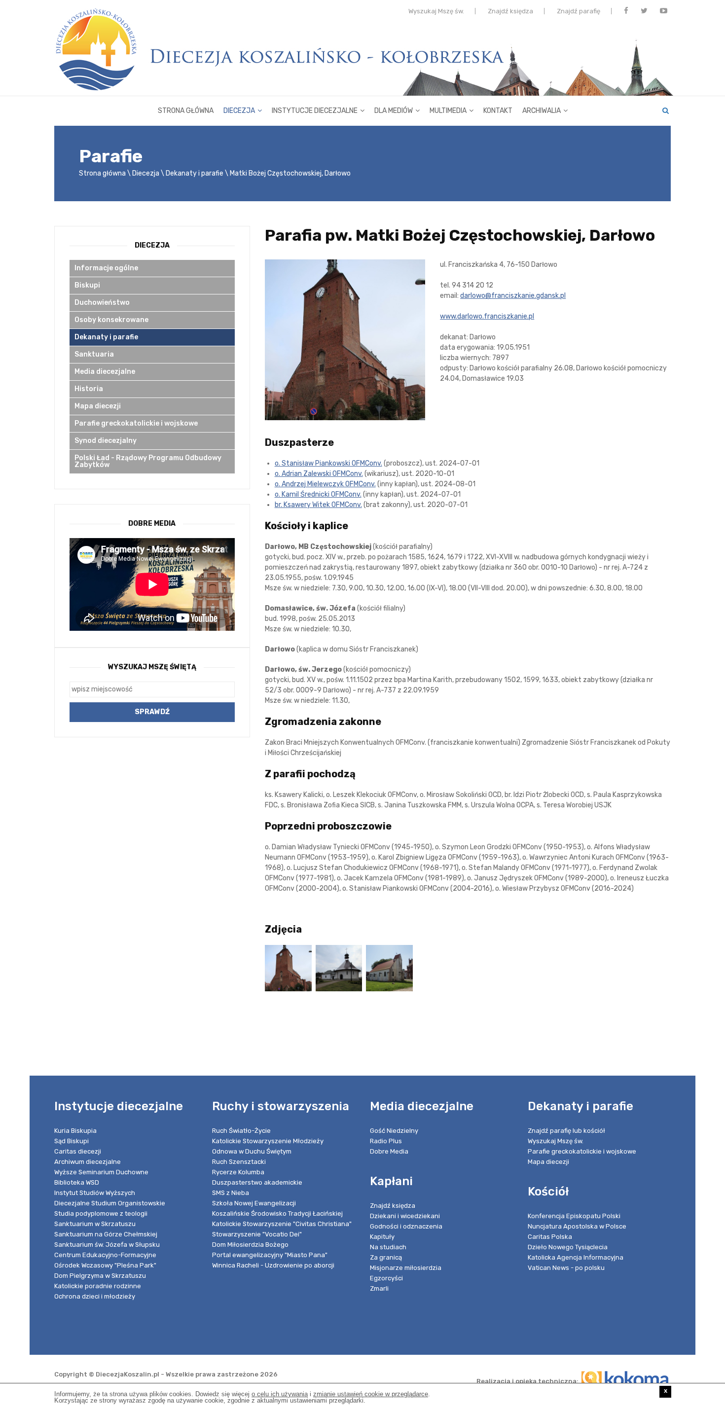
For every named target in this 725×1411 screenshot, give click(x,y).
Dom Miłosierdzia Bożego (250, 1244)
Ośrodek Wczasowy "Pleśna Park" (105, 1265)
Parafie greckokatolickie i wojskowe (136, 423)
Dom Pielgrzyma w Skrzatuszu (100, 1275)
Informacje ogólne (106, 268)
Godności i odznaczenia (406, 1226)
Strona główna (186, 111)
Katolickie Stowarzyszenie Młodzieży (268, 1141)
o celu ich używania (280, 1394)
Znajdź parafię (578, 11)
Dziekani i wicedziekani (405, 1216)
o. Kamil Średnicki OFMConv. (318, 494)
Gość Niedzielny (394, 1130)
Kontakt (497, 111)
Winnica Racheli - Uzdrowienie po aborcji (273, 1265)
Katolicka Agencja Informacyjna (575, 1257)
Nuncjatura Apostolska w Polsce (577, 1226)
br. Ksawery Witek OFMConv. (318, 505)
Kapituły (382, 1236)
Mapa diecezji (97, 406)
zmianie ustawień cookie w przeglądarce (370, 1394)
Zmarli (379, 1288)
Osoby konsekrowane (111, 320)
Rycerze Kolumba (238, 1172)
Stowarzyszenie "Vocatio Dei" (257, 1234)
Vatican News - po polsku (566, 1267)
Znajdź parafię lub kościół (566, 1130)
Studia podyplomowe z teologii (100, 1213)
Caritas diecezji (77, 1151)
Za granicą (386, 1257)
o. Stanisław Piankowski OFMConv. (328, 463)
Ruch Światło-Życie (241, 1130)
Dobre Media (389, 1151)
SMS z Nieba (230, 1192)
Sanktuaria (94, 354)
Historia (88, 389)
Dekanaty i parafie (194, 173)
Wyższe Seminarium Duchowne (101, 1172)
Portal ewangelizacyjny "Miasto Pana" (269, 1255)
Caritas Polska (550, 1236)
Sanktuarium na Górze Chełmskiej (105, 1234)
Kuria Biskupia (75, 1130)
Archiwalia (541, 111)
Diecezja (239, 111)
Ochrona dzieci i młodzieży (94, 1296)
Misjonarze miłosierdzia (405, 1267)
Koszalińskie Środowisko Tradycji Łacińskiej (277, 1213)
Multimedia (448, 111)
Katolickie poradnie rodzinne (97, 1286)
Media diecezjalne (104, 371)
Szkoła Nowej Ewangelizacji (254, 1203)
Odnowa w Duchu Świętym (251, 1151)
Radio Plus (386, 1141)
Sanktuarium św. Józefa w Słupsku (107, 1244)
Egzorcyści (386, 1278)
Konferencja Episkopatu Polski (574, 1216)
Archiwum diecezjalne (87, 1161)
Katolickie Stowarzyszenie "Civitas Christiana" (282, 1224)
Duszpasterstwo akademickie (257, 1182)
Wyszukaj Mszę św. (436, 11)
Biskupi (87, 285)
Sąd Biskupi (71, 1141)
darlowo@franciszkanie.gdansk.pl (513, 295)
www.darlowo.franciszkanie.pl (487, 316)
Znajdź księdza (510, 11)
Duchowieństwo (102, 302)
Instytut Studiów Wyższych (94, 1192)
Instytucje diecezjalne (315, 111)
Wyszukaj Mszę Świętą (152, 667)
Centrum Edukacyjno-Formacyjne (105, 1255)
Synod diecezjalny (105, 440)
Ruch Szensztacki (239, 1161)
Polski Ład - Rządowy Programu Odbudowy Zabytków (147, 461)
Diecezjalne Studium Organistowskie (109, 1203)
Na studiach (388, 1247)
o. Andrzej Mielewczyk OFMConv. (325, 484)
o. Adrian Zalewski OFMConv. (319, 474)
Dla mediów (393, 111)
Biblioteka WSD (76, 1182)
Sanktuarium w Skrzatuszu (95, 1224)
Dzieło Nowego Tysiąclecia (568, 1247)
